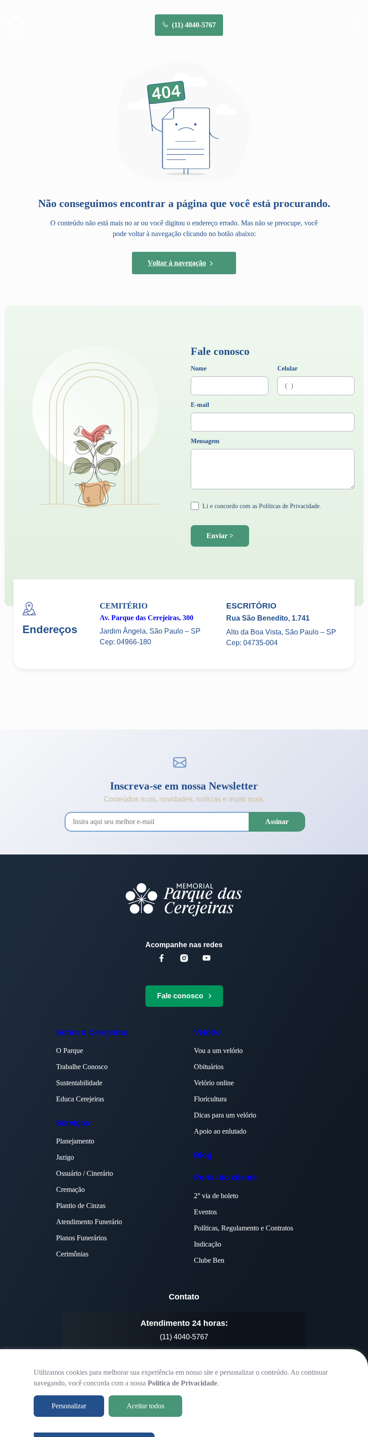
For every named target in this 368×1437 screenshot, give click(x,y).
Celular (287, 369)
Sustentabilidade (79, 1083)
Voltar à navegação (177, 263)
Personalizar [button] (69, 1406)
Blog (203, 1155)
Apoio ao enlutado (220, 1131)
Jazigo (65, 1157)
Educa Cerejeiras (80, 1099)
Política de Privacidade (182, 1383)
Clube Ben (209, 1260)
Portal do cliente (225, 1177)
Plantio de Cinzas (80, 1205)
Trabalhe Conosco (82, 1066)
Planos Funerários (81, 1238)
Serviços (73, 1122)
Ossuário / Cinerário (84, 1173)
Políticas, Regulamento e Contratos (243, 1228)
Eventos (205, 1212)
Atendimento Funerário (89, 1222)
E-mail (200, 405)
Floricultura (210, 1099)
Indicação (207, 1244)
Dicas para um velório (225, 1115)
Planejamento (75, 1141)
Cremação (70, 1189)
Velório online (214, 1083)
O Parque (69, 1050)
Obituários (208, 1066)
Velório (207, 1032)
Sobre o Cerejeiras (91, 1032)
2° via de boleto (216, 1196)
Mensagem (205, 441)
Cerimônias (72, 1254)
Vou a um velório (218, 1050)
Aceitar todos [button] (145, 1406)
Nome (198, 369)
